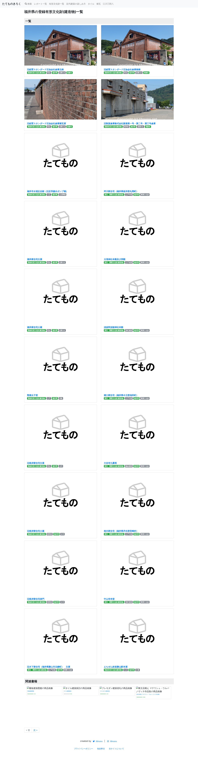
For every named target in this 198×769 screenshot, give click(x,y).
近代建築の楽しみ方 (76, 3)
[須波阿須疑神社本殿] (137, 296)
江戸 (48, 398)
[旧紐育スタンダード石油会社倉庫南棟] (137, 45)
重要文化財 (145, 195)
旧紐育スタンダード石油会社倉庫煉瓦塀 (46, 123)
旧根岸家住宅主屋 (35, 463)
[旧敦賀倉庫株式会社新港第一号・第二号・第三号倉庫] (137, 99)
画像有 (69, 73)
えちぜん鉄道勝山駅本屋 (116, 666)
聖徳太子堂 (32, 395)
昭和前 (126, 127)
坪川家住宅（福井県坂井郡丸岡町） (121, 191)
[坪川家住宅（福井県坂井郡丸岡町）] (137, 160)
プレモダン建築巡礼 (105, 691)
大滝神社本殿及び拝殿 (114, 259)
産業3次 (141, 127)
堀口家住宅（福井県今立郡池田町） (121, 395)
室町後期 (129, 330)
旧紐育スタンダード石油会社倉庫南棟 (122, 69)
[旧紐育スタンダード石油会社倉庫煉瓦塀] (60, 99)
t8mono (99, 741)
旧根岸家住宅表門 (35, 599)
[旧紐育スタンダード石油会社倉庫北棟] (60, 45)
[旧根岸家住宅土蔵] (60, 500)
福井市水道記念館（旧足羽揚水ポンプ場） (47, 191)
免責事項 (101, 748)
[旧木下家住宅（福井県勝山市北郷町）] (60, 636)
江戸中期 (129, 195)
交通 (137, 670)
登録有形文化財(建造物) (36, 73)
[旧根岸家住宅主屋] (60, 432)
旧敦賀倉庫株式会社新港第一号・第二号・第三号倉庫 (130, 123)
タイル (91, 3)
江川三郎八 (108, 3)
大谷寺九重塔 (110, 463)
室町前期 (129, 602)
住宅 (60, 466)
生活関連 (62, 195)
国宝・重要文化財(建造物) (114, 195)
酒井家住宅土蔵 (34, 327)
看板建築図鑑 (30, 691)
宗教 (60, 398)
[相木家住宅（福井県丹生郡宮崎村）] (137, 500)
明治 (48, 73)
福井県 (54, 73)
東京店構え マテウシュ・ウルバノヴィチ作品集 (148, 694)
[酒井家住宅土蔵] (60, 296)
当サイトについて (116, 748)
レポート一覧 (40, 3)
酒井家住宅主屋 (34, 259)
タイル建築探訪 (67, 691)
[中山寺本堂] (137, 568)
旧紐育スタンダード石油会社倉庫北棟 (45, 69)
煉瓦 (98, 3)
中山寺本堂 (109, 599)
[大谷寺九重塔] (137, 432)
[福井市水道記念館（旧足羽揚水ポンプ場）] (60, 160)
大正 (48, 195)
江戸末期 (129, 262)
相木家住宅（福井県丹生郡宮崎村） (121, 531)
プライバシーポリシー (83, 748)
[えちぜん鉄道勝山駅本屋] (137, 636)
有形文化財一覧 (56, 3)
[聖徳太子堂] (60, 364)
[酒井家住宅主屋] (60, 228)
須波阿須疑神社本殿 (113, 327)
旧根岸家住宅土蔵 (35, 531)
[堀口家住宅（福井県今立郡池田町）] (137, 364)
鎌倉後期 (129, 466)
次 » (35, 730)
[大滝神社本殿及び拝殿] (137, 228)
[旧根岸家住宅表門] (60, 568)
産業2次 (62, 73)
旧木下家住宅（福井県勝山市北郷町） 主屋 (48, 666)
